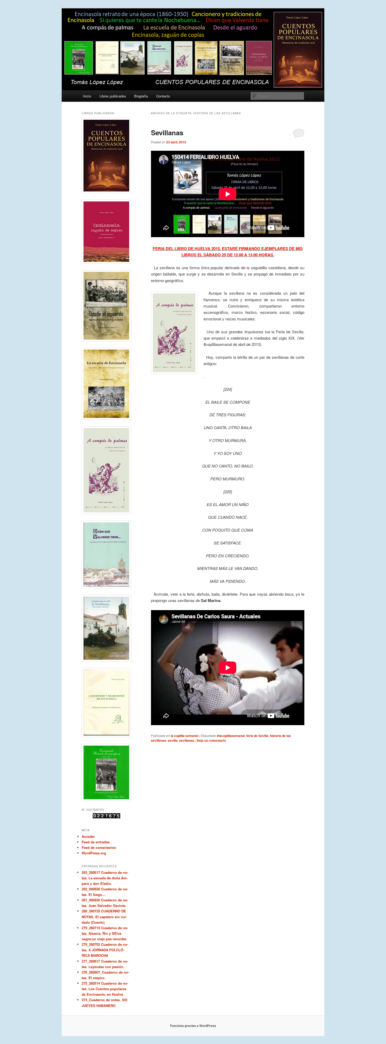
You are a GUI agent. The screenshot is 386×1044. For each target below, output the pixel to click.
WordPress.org (94, 852)
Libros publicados (113, 96)
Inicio (87, 96)
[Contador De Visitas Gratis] (106, 817)
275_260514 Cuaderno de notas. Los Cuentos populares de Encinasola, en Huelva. (105, 989)
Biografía (141, 96)
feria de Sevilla (257, 735)
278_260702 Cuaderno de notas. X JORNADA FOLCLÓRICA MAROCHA (105, 950)
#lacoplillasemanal (231, 735)
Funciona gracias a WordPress (193, 1025)
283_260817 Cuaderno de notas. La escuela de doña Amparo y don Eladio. (105, 878)
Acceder (88, 836)
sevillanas (186, 740)
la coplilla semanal (184, 735)
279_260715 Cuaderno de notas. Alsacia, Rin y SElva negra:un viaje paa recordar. (105, 933)
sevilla (173, 740)
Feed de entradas (95, 841)
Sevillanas (167, 132)
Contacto (163, 96)
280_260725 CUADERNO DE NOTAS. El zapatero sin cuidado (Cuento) (104, 916)
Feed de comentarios (99, 847)
